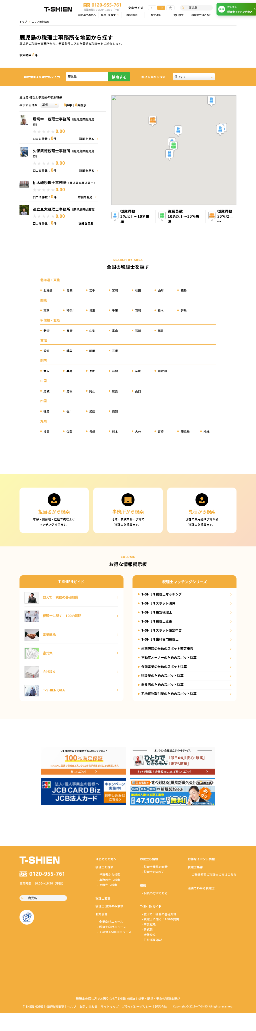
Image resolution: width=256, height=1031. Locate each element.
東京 (47, 310)
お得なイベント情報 (201, 859)
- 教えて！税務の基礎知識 (159, 914)
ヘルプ (71, 1006)
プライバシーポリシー (137, 1006)
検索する (119, 76)
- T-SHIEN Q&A (152, 939)
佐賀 (69, 431)
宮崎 (161, 431)
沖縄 (207, 431)
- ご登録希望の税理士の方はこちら (213, 874)
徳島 (47, 411)
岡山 (92, 391)
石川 (138, 330)
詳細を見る (86, 138)
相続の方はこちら (202, 15)
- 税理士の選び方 (153, 871)
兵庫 (69, 371)
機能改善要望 (55, 1006)
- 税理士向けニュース (111, 927)
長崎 (92, 431)
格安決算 (156, 15)
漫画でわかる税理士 (201, 888)
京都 (92, 371)
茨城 (138, 310)
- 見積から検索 (107, 884)
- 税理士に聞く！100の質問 (160, 919)
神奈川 (71, 310)
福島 (184, 290)
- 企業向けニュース (110, 921)
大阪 (47, 371)
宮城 (115, 290)
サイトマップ (110, 1006)
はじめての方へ (87, 15)
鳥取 (47, 391)
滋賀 (115, 371)
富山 (115, 330)
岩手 (92, 290)
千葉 (115, 310)
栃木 (161, 310)
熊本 (115, 431)
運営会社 (161, 1006)
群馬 (184, 310)
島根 (69, 391)
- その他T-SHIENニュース (114, 932)
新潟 (47, 330)
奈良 (138, 371)
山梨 (92, 330)
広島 (115, 391)
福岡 (47, 431)
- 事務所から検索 (108, 879)
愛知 (47, 350)
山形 (161, 290)
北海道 (48, 290)
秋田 (138, 290)
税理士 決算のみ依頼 (109, 906)
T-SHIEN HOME (33, 1006)
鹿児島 (185, 431)
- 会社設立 (149, 934)
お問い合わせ (89, 1006)
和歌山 (162, 371)
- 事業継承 (149, 924)
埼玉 (92, 310)
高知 (115, 411)
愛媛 (92, 411)
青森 (69, 290)
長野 (69, 330)
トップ (23, 22)
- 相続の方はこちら (155, 893)
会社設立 (179, 15)
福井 (161, 330)
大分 (138, 431)
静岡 (92, 350)
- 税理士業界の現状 (155, 866)
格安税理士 (132, 15)
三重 (115, 350)
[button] (174, 147)
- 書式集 (147, 929)
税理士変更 (103, 898)
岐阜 (69, 350)
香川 (69, 411)
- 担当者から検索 (108, 874)
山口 (138, 391)
